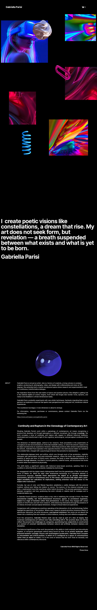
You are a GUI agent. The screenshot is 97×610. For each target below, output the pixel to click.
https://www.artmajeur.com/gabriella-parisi (32, 417)
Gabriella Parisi (14, 7)
